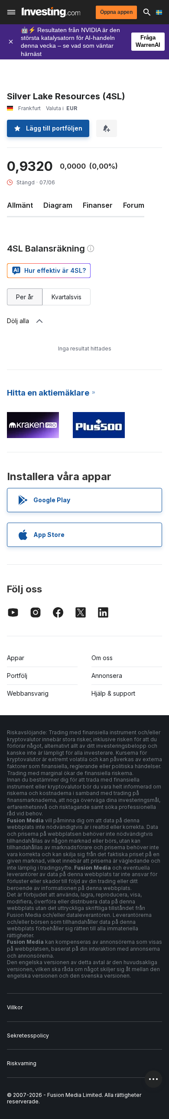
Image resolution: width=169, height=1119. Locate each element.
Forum (133, 205)
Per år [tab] (24, 297)
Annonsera (106, 675)
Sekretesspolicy (28, 1035)
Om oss (102, 657)
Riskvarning (21, 1063)
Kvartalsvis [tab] (66, 297)
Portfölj (17, 675)
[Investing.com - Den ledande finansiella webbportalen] (51, 12)
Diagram (57, 205)
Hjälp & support (113, 693)
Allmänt (20, 205)
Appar (15, 657)
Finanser (98, 205)
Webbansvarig (28, 693)
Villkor (15, 1007)
